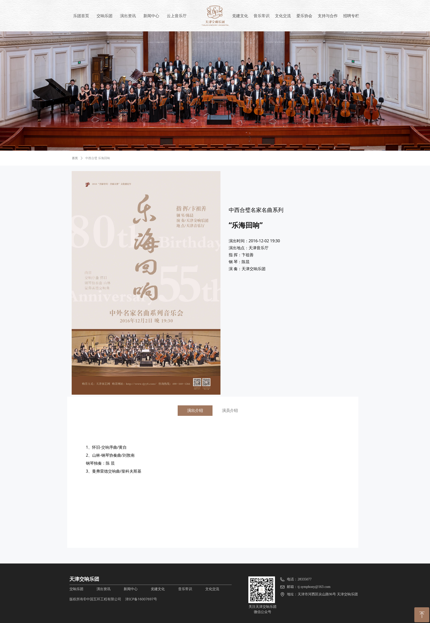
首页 (75, 158)
